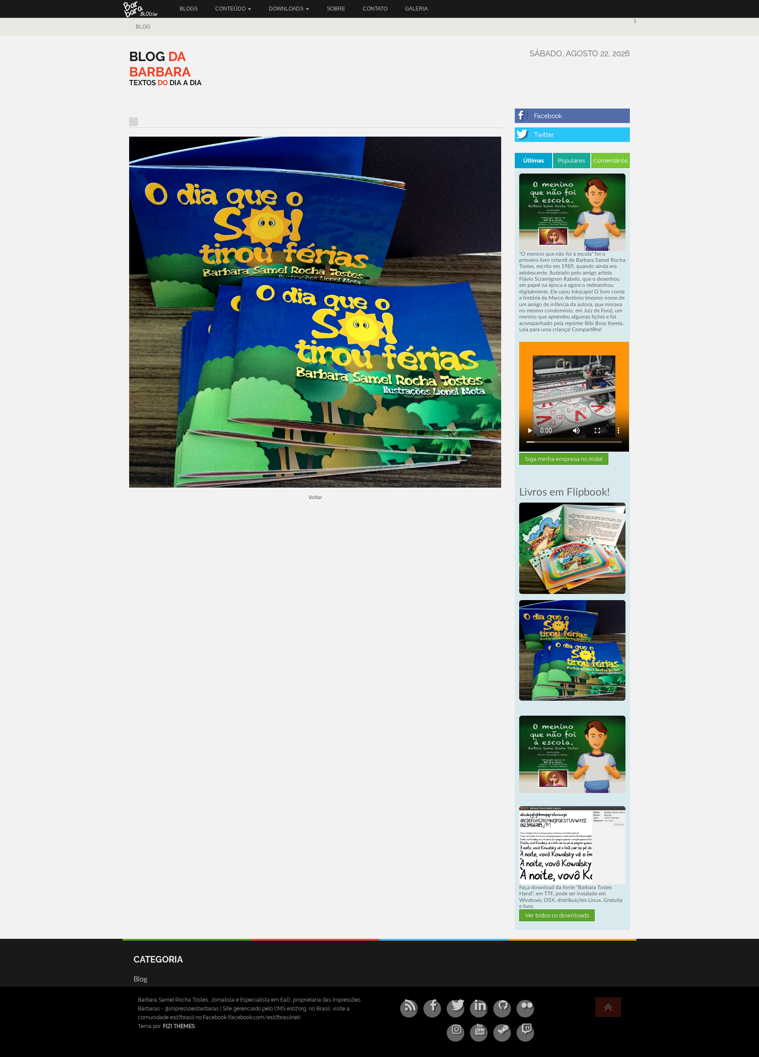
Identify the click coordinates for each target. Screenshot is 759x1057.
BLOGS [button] (189, 9)
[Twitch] (525, 1033)
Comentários (610, 160)
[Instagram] (455, 1033)
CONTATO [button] (375, 9)
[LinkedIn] (479, 1008)
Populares (571, 160)
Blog (143, 27)
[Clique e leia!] (572, 547)
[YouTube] (479, 1033)
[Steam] (502, 1033)
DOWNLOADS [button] (287, 9)
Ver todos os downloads (557, 915)
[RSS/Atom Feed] (409, 1008)
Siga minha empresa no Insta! (564, 459)
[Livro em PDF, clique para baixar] (572, 211)
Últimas (533, 160)
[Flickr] (525, 1008)
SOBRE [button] (336, 9)
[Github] (502, 1008)
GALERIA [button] (416, 9)
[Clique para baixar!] (572, 844)
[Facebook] (572, 116)
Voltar (315, 497)
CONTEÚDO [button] (231, 9)
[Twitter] (572, 134)
